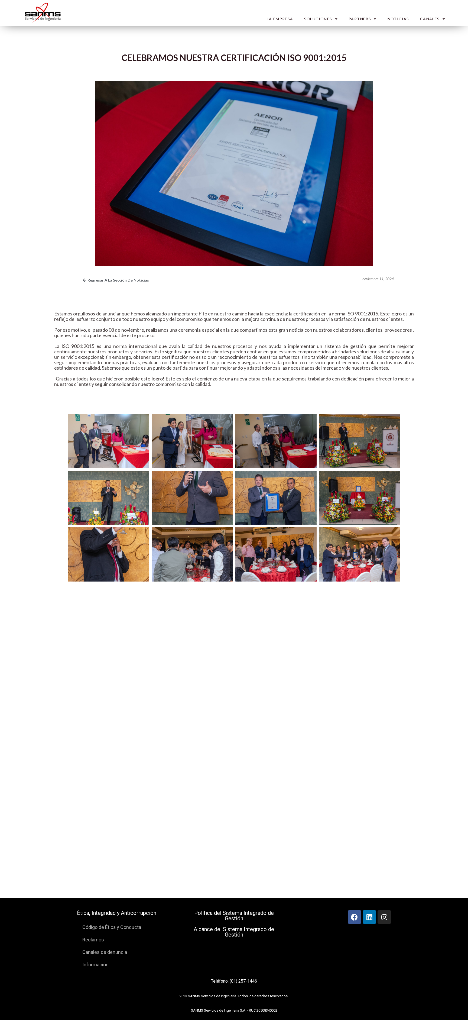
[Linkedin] (369, 917)
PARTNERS (360, 19)
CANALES (430, 19)
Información (95, 964)
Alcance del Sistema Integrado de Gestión (234, 932)
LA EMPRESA (280, 19)
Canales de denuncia (104, 952)
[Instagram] (384, 917)
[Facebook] (354, 917)
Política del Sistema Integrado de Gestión (234, 916)
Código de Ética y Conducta (111, 927)
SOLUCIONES (318, 19)
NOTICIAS (398, 19)
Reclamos (93, 939)
